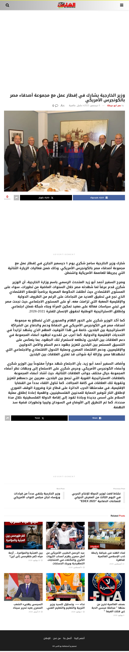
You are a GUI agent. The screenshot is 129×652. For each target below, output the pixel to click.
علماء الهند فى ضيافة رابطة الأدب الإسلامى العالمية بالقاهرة (109, 556)
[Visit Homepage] (64, 5)
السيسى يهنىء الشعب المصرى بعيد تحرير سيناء (28, 606)
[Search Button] (7, 5)
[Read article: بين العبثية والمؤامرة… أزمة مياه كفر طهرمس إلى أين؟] (23, 535)
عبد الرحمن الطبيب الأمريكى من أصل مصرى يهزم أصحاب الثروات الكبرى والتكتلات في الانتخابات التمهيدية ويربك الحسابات (65, 558)
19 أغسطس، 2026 (117, 563)
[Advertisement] (64, 51)
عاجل (79, 105)
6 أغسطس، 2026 (76, 567)
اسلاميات (94, 546)
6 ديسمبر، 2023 (92, 105)
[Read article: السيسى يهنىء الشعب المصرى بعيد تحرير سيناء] (23, 587)
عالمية (72, 105)
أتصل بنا (67, 638)
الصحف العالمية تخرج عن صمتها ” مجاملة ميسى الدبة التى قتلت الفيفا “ (109, 608)
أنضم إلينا (79, 638)
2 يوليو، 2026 (77, 611)
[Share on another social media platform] (16, 197)
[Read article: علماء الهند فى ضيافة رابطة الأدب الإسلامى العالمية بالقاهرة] (107, 535)
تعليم (50, 598)
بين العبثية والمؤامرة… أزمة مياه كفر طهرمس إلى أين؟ (25, 554)
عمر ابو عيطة (114, 105)
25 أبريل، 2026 (35, 611)
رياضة (92, 598)
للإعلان (47, 638)
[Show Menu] (121, 5)
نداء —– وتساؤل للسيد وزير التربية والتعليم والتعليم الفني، (65, 606)
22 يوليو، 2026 (34, 560)
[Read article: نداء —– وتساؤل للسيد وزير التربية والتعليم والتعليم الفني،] (65, 587)
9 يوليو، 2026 (119, 615)
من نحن (57, 638)
